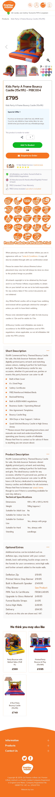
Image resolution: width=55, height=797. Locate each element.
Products (5, 19)
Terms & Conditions (30, 256)
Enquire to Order (29, 155)
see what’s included (33, 189)
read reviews (38, 165)
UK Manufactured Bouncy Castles (29, 13)
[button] (49, 47)
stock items (38, 487)
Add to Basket (27, 145)
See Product (41, 587)
